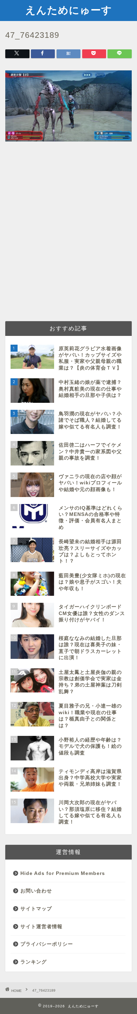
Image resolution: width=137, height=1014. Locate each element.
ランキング (33, 962)
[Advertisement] (68, 242)
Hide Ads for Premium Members (62, 873)
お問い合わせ (36, 891)
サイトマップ (36, 908)
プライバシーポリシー (46, 944)
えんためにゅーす (68, 10)
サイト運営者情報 (41, 926)
